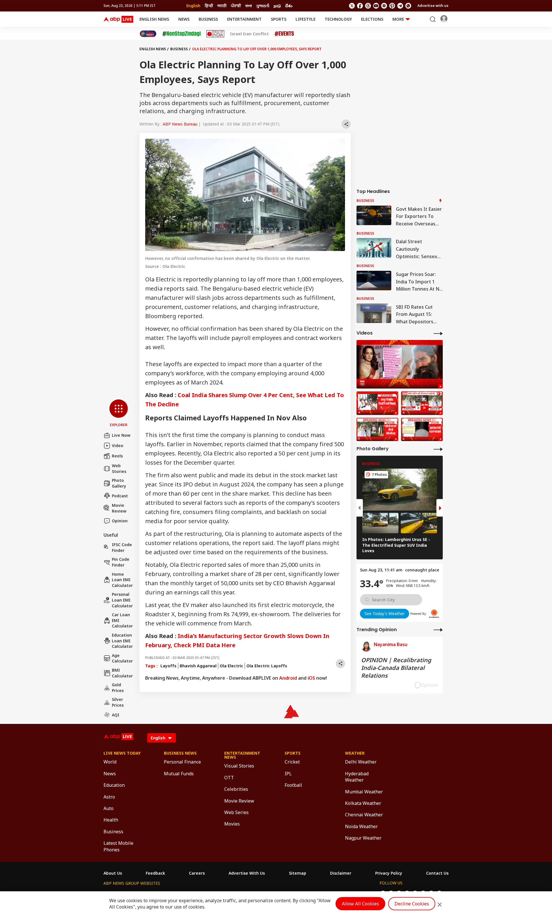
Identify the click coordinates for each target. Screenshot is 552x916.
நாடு (277, 5)
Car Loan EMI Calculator (122, 620)
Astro (109, 797)
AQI (115, 715)
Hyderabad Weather (357, 776)
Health (110, 820)
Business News (180, 753)
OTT (229, 777)
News (183, 19)
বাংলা (248, 5)
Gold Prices (118, 687)
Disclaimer (340, 873)
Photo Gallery (119, 483)
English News (154, 19)
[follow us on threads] (368, 5)
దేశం (288, 5)
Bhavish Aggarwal (198, 665)
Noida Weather (361, 826)
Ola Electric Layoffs (266, 665)
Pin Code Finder (120, 562)
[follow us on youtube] (376, 5)
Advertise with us (432, 5)
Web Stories (119, 468)
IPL (288, 773)
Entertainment (244, 19)
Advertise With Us (247, 873)
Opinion (120, 520)
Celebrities (236, 789)
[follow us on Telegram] (400, 5)
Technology (338, 19)
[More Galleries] (438, 449)
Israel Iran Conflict (249, 34)
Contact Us (437, 873)
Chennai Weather (364, 814)
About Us (112, 873)
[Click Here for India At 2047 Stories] (148, 33)
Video (117, 445)
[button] (118, 413)
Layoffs (168, 665)
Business (208, 19)
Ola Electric (231, 665)
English (193, 5)
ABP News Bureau (180, 124)
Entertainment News (242, 755)
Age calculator (122, 658)
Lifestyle (305, 19)
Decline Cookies (411, 903)
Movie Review (119, 508)
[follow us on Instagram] (384, 5)
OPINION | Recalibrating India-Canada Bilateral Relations (396, 667)
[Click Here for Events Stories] (284, 33)
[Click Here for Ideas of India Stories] (215, 33)
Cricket (292, 762)
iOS (311, 678)
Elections (372, 19)
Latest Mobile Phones (118, 846)
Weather (355, 753)
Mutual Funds (179, 773)
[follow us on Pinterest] (392, 5)
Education (114, 785)
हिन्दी (209, 5)
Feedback (155, 873)
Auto (108, 808)
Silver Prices (118, 702)
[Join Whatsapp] (408, 5)
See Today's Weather (385, 613)
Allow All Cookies (360, 903)
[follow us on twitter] (351, 5)
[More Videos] (438, 333)
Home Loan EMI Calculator (122, 579)
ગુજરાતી (262, 5)
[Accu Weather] (434, 613)
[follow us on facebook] (359, 5)
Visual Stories (239, 766)
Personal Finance (182, 762)
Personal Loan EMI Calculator (122, 600)
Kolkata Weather (363, 803)
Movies (232, 824)
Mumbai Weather (364, 792)
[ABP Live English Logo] (118, 19)
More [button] (398, 19)
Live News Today (122, 753)
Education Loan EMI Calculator (122, 640)
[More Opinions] (438, 629)
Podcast (120, 495)
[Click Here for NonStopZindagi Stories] (181, 33)
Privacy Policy (388, 873)
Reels (117, 456)
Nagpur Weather (363, 838)
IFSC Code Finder (122, 547)
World (109, 762)
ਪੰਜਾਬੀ (236, 5)
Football (293, 785)
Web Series (236, 812)
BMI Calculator (122, 673)
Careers (197, 873)
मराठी (222, 5)
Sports (278, 19)
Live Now (121, 435)
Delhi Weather (361, 762)
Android (288, 678)
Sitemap (297, 873)
